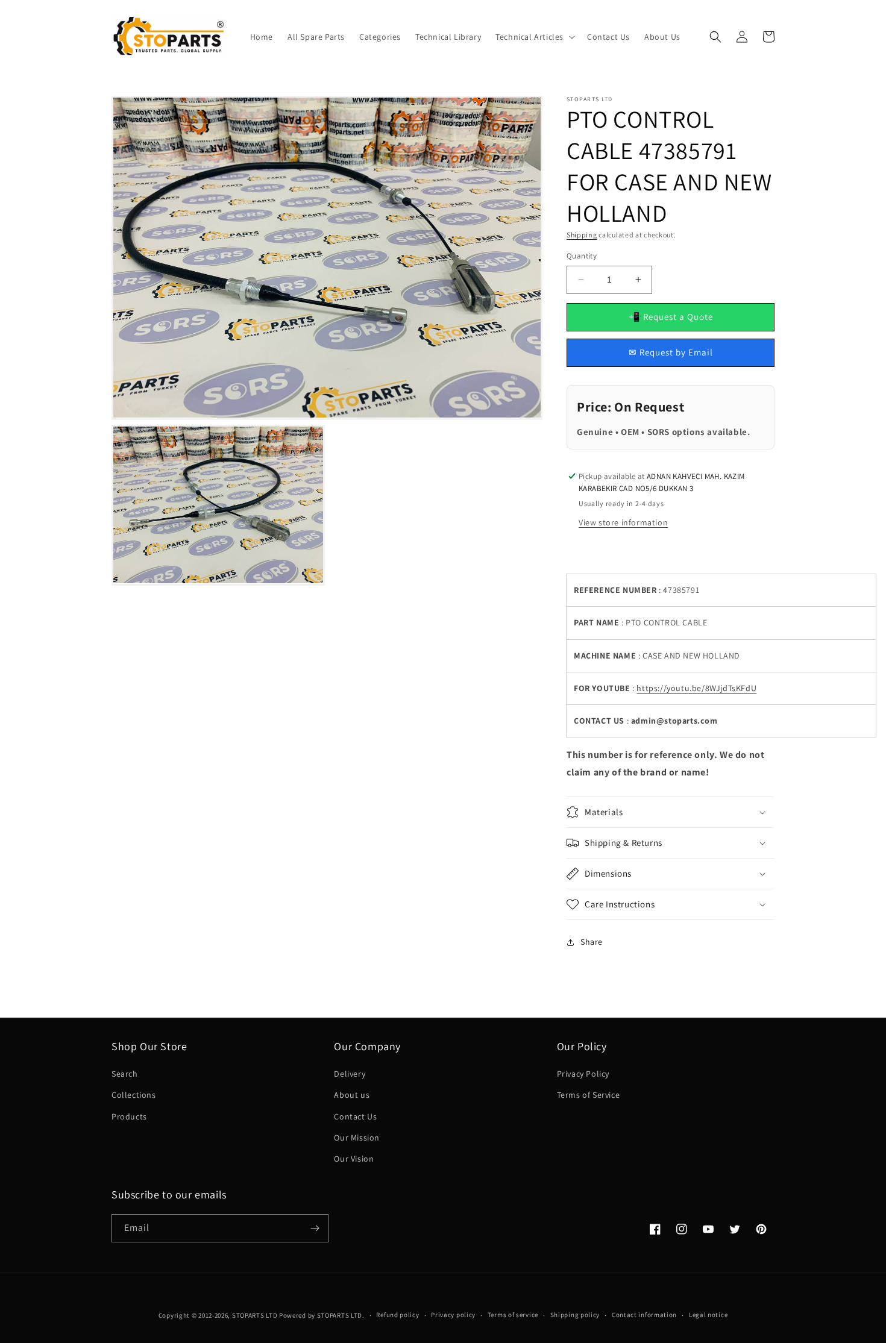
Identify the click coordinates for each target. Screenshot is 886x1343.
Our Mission (357, 1137)
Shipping (582, 234)
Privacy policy (453, 1314)
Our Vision (354, 1158)
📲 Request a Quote (671, 316)
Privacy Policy (583, 1073)
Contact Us (355, 1116)
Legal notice (708, 1314)
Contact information (644, 1314)
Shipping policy (575, 1314)
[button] (534, 36)
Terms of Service (588, 1094)
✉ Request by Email (671, 352)
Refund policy (397, 1314)
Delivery (349, 1073)
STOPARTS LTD (254, 1315)
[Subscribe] (314, 1228)
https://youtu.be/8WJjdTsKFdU (696, 688)
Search (125, 1073)
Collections (134, 1094)
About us (351, 1094)
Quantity (582, 256)
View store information (623, 522)
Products (129, 1116)
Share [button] (591, 941)
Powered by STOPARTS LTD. (322, 1315)
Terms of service (513, 1314)
